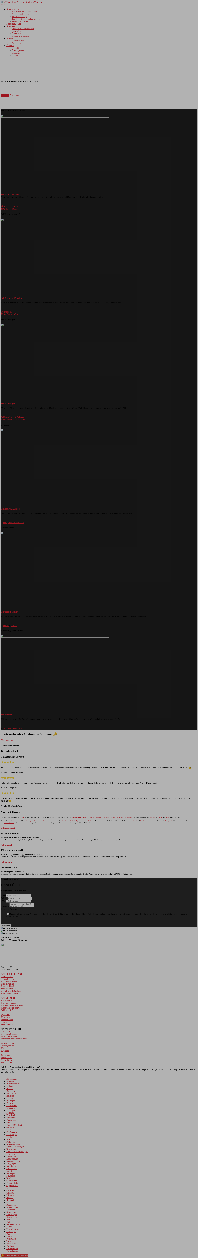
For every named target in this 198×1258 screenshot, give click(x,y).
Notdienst (5, 95)
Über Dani (14, 95)
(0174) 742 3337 (15, 89)
